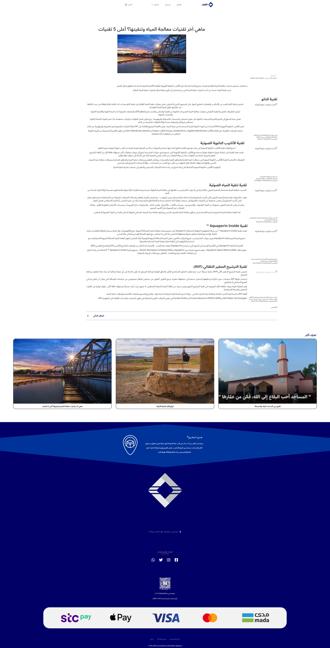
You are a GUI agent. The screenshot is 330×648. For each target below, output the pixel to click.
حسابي (156, 4)
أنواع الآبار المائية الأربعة (165, 406)
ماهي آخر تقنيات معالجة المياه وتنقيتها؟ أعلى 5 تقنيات (62, 406)
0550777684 (165, 553)
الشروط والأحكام (161, 639)
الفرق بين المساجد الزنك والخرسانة (268, 406)
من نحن (168, 4)
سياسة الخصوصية (175, 639)
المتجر (179, 4)
